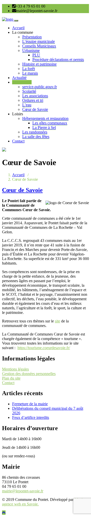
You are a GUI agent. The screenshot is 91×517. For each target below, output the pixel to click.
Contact (18, 141)
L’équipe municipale (38, 41)
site (57, 321)
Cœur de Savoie (35, 109)
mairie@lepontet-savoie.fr (22, 491)
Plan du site (11, 378)
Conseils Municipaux (39, 46)
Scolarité (29, 91)
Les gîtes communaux (49, 123)
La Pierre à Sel (44, 127)
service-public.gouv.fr (39, 87)
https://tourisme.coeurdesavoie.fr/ (43, 348)
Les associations (35, 96)
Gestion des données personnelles (29, 374)
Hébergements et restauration (45, 118)
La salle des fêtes (35, 136)
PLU (36, 55)
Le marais (30, 73)
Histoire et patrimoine (39, 64)
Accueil (18, 28)
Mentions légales (15, 369)
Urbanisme (31, 50)
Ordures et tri (32, 100)
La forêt (28, 68)
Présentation (32, 37)
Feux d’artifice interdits (30, 417)
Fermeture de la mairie (30, 404)
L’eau (26, 105)
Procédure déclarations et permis (58, 59)
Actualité (19, 78)
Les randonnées (34, 132)
